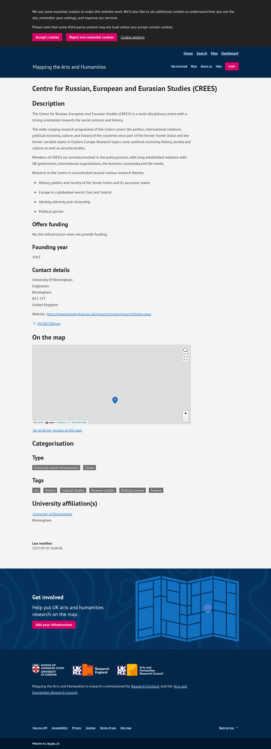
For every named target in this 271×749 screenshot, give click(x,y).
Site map (125, 728)
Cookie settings (133, 37)
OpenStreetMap (79, 422)
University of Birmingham (52, 514)
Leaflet (39, 422)
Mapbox (62, 422)
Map (214, 53)
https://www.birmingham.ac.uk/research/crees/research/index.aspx (99, 314)
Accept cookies (47, 37)
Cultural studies (74, 490)
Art (37, 490)
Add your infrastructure (54, 624)
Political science (133, 490)
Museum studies (103, 490)
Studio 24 (53, 744)
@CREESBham (48, 323)
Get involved (179, 66)
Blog (194, 66)
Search (202, 53)
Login (231, 66)
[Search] (185, 350)
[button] (115, 400)
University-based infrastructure (56, 467)
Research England (145, 686)
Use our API (40, 728)
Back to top (226, 728)
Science (157, 490)
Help (219, 66)
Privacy (76, 728)
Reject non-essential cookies (91, 37)
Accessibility (60, 728)
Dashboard (229, 53)
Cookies (90, 728)
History (51, 490)
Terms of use (108, 728)
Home (188, 53)
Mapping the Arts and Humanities (69, 67)
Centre (89, 467)
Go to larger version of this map (57, 430)
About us (206, 66)
